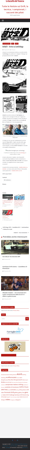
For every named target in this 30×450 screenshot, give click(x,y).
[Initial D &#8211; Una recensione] (8, 212)
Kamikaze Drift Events (20, 395)
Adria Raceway (24, 382)
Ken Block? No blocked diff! (11, 257)
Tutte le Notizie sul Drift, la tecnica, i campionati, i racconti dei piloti (15, 9)
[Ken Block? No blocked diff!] (15, 241)
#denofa (15, 374)
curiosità (13, 390)
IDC (1, 395)
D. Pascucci (13, 49)
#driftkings (3, 377)
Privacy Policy (16, 310)
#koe (9, 380)
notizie (21, 397)
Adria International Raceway (17, 382)
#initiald (17, 377)
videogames (12, 399)
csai (9, 389)
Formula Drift (9, 392)
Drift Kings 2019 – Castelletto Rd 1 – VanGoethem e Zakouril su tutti (16, 228)
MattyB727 (8, 397)
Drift (13, 43)
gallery (16, 392)
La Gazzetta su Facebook (8, 355)
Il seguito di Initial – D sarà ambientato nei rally (8, 202)
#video (3, 382)
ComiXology (22, 152)
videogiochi (18, 399)
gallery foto (21, 392)
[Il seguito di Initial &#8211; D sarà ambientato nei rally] (8, 197)
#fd (7, 377)
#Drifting (24, 374)
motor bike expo (14, 397)
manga (16, 43)
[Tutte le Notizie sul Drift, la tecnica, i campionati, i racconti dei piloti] (15, 1)
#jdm (21, 377)
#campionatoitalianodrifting (7, 374)
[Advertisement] (15, 422)
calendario (3, 384)
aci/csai (9, 382)
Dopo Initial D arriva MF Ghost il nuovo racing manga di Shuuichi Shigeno (19, 203)
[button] (14, 75)
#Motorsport (25, 380)
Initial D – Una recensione (6, 216)
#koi (12, 380)
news (18, 397)
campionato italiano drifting (14, 384)
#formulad (12, 377)
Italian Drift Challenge (8, 395)
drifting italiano (22, 389)
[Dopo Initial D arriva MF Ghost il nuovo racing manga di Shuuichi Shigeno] (19, 197)
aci (6, 382)
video (8, 399)
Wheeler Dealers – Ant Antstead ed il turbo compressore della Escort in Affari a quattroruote (14, 294)
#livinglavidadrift (6, 43)
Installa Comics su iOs (17, 170)
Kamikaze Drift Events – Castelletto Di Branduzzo (15, 267)
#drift (19, 374)
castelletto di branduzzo (12, 387)
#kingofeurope (4, 380)
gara (26, 392)
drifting (17, 389)
